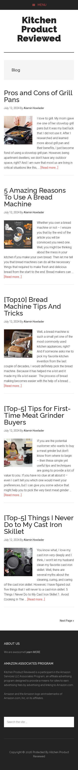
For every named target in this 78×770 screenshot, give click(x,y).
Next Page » (67, 620)
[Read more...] (49, 167)
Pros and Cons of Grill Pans (38, 96)
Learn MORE (33, 652)
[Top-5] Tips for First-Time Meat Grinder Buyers (37, 415)
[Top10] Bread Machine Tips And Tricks (32, 306)
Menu (41, 5)
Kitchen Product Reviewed (39, 29)
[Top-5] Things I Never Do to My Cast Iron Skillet (38, 524)
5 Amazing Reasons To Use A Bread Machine (35, 197)
